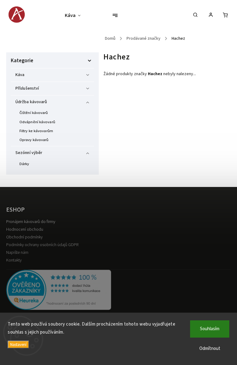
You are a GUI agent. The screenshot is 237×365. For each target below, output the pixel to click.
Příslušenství (27, 88)
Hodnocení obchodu (24, 229)
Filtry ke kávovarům (36, 131)
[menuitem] (76, 15)
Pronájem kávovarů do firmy (30, 222)
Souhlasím (209, 329)
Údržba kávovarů (31, 102)
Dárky (24, 164)
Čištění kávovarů (33, 113)
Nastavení (18, 344)
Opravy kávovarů (34, 140)
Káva (19, 75)
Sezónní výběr (28, 153)
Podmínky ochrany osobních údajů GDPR (42, 245)
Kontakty (14, 260)
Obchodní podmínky (24, 237)
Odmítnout (209, 348)
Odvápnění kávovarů (37, 122)
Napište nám (17, 252)
